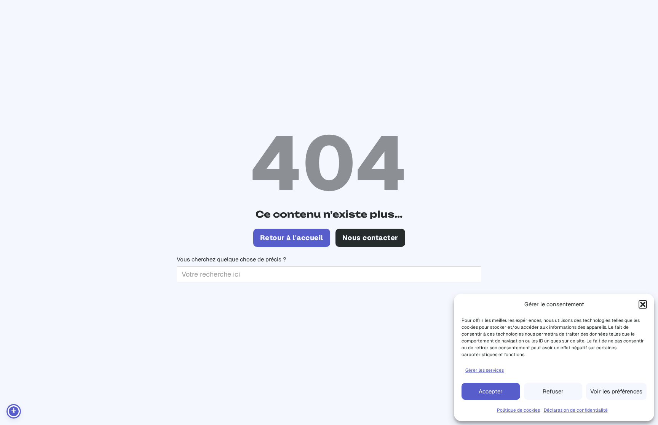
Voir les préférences (616, 391)
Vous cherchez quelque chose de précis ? (231, 259)
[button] (643, 304)
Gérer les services (484, 370)
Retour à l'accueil (291, 237)
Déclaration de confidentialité (576, 410)
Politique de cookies (518, 410)
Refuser (553, 391)
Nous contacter (370, 237)
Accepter (491, 391)
